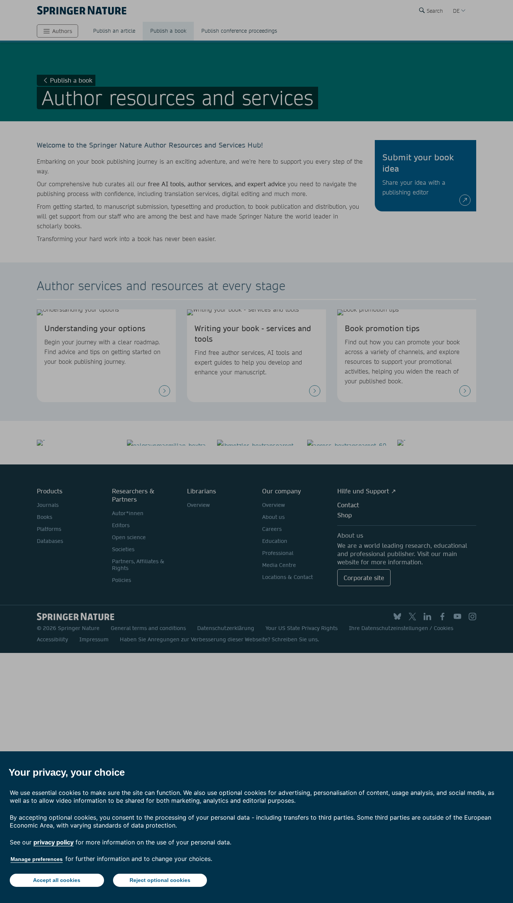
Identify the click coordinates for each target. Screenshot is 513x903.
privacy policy (53, 842)
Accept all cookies (56, 880)
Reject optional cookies (160, 880)
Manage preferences (37, 859)
